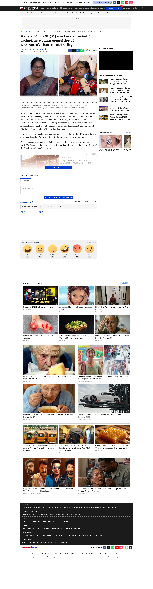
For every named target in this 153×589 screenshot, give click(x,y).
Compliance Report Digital (105, 553)
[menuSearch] (143, 8)
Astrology (59, 528)
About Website (37, 553)
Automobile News (96, 535)
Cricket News (36, 521)
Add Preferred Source (101, 3)
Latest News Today (43, 507)
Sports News (26, 521)
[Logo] (30, 8)
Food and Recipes (39, 528)
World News (64, 507)
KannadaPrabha (50, 2)
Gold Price (50, 535)
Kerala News (85, 507)
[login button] (136, 8)
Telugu (59, 2)
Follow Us (92, 50)
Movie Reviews (59, 514)
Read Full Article (58, 167)
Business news (27, 535)
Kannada (41, 2)
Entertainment (91, 8)
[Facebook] (114, 2)
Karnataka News (74, 507)
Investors (118, 553)
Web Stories (78, 528)
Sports (81, 8)
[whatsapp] (122, 2)
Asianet (29, 547)
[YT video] (126, 2)
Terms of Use (47, 553)
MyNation (86, 2)
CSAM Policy (68, 553)
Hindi (74, 2)
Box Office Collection (72, 514)
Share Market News (39, 535)
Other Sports (66, 521)
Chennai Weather (47, 542)
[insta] (131, 2)
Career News (68, 528)
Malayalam (25, 2)
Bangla (69, 2)
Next (131, 13)
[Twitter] (118, 2)
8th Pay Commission (69, 535)
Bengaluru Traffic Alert (96, 13)
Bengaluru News (112, 507)
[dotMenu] (133, 8)
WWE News (56, 521)
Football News (47, 521)
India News (54, 507)
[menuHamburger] (139, 8)
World (59, 8)
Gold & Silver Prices (58, 13)
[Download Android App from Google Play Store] (126, 547)
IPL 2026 (126, 8)
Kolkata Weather (111, 13)
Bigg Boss (49, 514)
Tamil (64, 2)
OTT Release (41, 514)
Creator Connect (114, 8)
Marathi (80, 2)
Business (66, 8)
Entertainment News (28, 514)
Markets (74, 8)
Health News (50, 528)
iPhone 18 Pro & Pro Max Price (77, 13)
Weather (24, 542)
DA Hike (58, 535)
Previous (127, 13)
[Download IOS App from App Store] (131, 547)
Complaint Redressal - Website (84, 553)
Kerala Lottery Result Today (40, 13)
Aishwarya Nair (41, 49)
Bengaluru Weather (60, 542)
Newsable (33, 2)
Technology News (83, 535)
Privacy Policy (58, 553)
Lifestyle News (27, 528)
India (54, 8)
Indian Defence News (98, 507)
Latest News (46, 8)
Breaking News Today (29, 507)
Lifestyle (101, 8)
